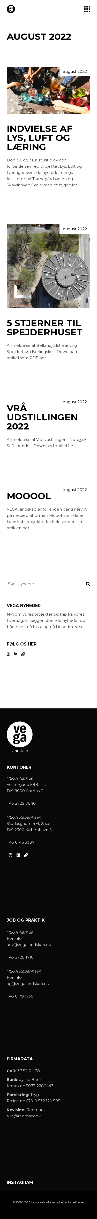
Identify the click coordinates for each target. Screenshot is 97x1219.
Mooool (29, 495)
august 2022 (75, 71)
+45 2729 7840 (21, 803)
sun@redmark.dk (24, 1115)
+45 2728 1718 (20, 957)
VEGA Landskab (34, 1202)
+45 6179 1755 (20, 996)
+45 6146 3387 (20, 842)
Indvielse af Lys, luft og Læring (39, 137)
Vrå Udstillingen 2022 (42, 417)
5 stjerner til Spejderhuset (45, 327)
